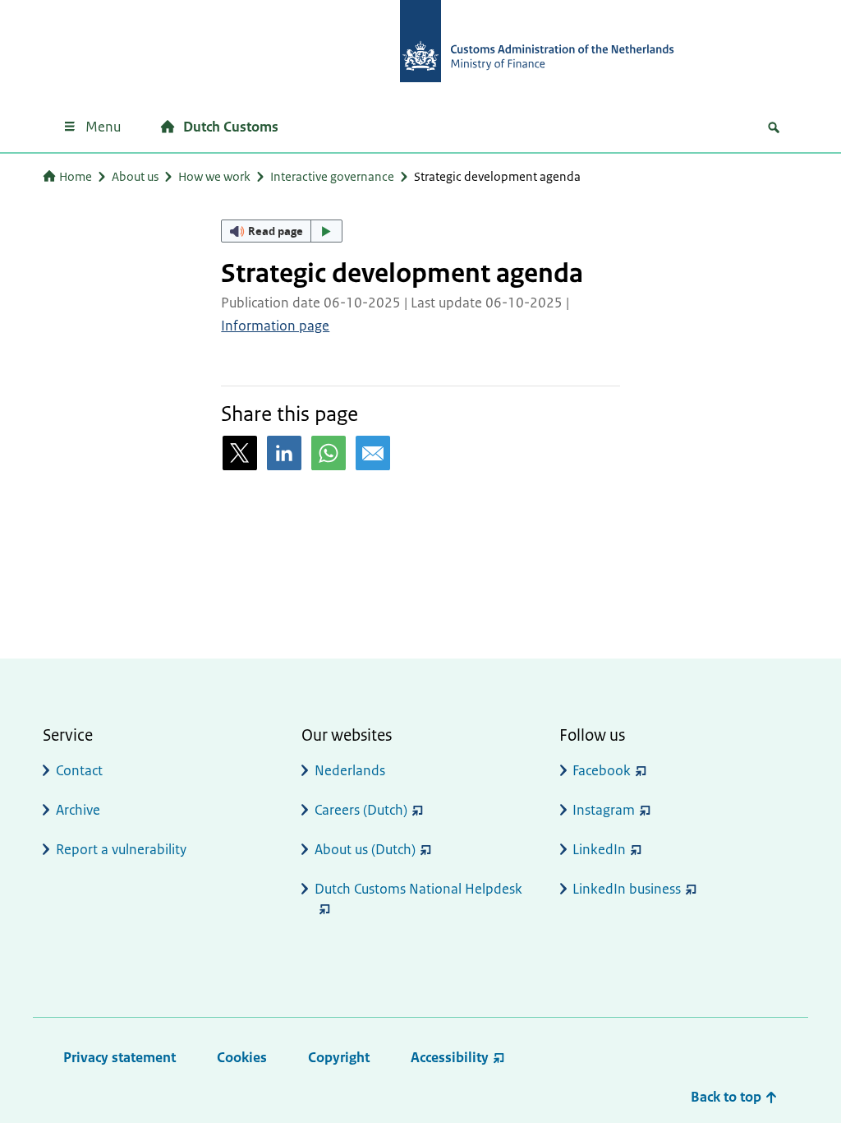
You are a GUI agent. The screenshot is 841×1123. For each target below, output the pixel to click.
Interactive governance (332, 176)
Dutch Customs (230, 127)
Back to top (728, 1097)
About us (135, 176)
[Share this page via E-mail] (373, 453)
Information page (275, 326)
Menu (103, 127)
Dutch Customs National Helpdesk (418, 889)
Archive (78, 810)
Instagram (603, 810)
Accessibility (450, 1057)
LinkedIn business (626, 889)
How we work (214, 176)
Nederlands (350, 770)
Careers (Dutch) (361, 810)
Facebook (601, 770)
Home (75, 176)
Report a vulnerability (121, 849)
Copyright (339, 1057)
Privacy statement (119, 1057)
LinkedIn (599, 849)
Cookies (242, 1057)
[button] (281, 231)
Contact (79, 770)
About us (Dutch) (365, 849)
